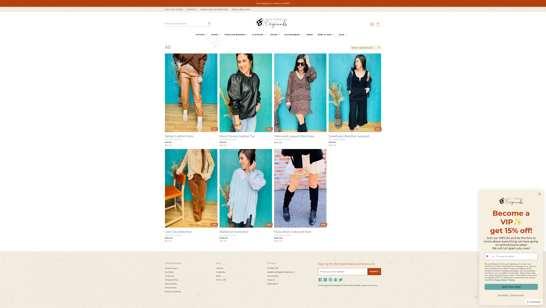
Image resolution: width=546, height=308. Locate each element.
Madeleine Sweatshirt (234, 231)
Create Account (171, 268)
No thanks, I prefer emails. (511, 295)
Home (215, 35)
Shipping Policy (171, 280)
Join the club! (511, 287)
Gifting (200, 35)
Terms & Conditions (173, 292)
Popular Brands (235, 35)
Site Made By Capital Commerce (363, 285)
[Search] (207, 23)
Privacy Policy (171, 288)
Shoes (274, 35)
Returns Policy (171, 284)
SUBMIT (374, 271)
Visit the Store (174, 10)
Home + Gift (221, 280)
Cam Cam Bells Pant (178, 231)
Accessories (292, 35)
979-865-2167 (272, 268)
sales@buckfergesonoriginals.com (281, 272)
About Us (271, 280)
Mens (310, 35)
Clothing (258, 35)
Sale (342, 35)
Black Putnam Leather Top (237, 136)
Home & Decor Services (214, 10)
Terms (512, 280)
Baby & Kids (325, 35)
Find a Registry (241, 10)
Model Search (272, 284)
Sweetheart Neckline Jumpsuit (349, 136)
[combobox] (490, 256)
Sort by (354, 48)
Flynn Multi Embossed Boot (292, 231)
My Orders (169, 272)
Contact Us (169, 276)
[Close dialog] (539, 194)
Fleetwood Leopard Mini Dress (294, 136)
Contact (191, 10)
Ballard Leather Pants (179, 136)
